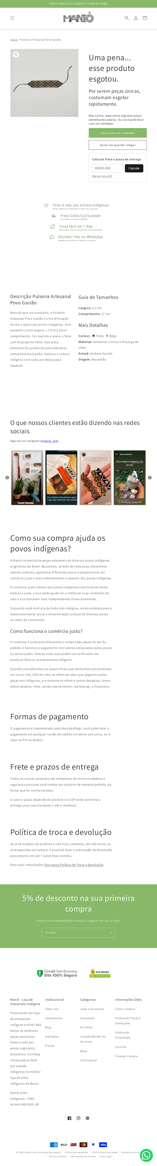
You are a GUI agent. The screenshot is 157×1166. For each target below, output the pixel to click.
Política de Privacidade (122, 1035)
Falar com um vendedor (118, 133)
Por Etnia (86, 1027)
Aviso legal (106, 1156)
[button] (12, 17)
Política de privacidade (104, 1152)
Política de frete (57, 1156)
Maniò (28, 1152)
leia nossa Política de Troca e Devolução (73, 865)
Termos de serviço (131, 1152)
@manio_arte (49, 441)
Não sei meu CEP (102, 176)
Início (14, 39)
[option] (27, 477)
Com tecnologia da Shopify (46, 1152)
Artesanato (87, 1018)
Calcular (134, 168)
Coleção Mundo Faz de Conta (93, 1039)
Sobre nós (51, 1009)
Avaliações (52, 1036)
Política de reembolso (76, 1152)
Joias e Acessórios (92, 1009)
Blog (48, 1027)
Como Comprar (125, 1009)
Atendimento (54, 1018)
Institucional (88, 1060)
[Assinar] (110, 932)
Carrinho (121, 1047)
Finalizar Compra (126, 1056)
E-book (50, 1046)
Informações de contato (83, 1156)
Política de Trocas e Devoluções (128, 1020)
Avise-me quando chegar (118, 145)
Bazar (83, 1051)
